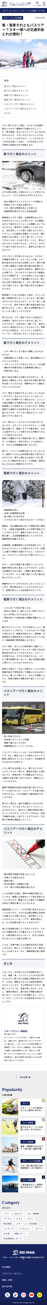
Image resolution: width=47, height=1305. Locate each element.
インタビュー (24, 1228)
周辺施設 (7, 1223)
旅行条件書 (7, 1286)
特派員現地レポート (12, 1238)
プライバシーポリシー (12, 1273)
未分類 (6, 1233)
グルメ (19, 1218)
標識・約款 (7, 1279)
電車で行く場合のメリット (16, 95)
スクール (39, 1228)
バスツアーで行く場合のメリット (19, 104)
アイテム (7, 1218)
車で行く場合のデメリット (16, 90)
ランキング (8, 1228)
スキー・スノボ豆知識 (12, 17)
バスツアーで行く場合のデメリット (20, 108)
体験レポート (20, 1233)
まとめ (7, 113)
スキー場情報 (33, 1213)
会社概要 (6, 1266)
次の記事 (24, 1077)
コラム (30, 1218)
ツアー (6, 1213)
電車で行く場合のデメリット (17, 99)
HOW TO (18, 1213)
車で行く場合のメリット (15, 86)
